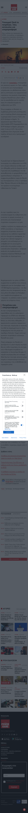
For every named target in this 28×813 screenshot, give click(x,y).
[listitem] (14, 402)
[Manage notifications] (24, 809)
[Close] (24, 375)
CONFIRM (8, 432)
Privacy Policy (22, 437)
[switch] (22, 405)
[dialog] (14, 406)
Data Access (14, 437)
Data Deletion (5, 437)
